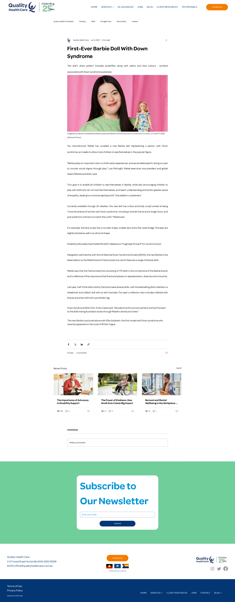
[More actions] (166, 40)
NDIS (93, 21)
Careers (135, 21)
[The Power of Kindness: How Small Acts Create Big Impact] (117, 384)
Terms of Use (14, 586)
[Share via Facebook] (68, 344)
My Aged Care (106, 21)
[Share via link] (88, 344)
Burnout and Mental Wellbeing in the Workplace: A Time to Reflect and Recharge (161, 402)
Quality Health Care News (64, 21)
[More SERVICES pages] (113, 7)
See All (178, 368)
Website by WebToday (15, 596)
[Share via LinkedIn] (82, 344)
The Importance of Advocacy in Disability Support (73, 402)
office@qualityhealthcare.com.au (33, 566)
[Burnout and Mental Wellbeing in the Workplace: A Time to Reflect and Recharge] (161, 384)
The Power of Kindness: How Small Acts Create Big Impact (117, 402)
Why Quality (121, 21)
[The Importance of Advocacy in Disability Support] (73, 384)
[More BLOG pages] (221, 593)
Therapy (82, 21)
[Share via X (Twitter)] (75, 344)
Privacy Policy (15, 590)
